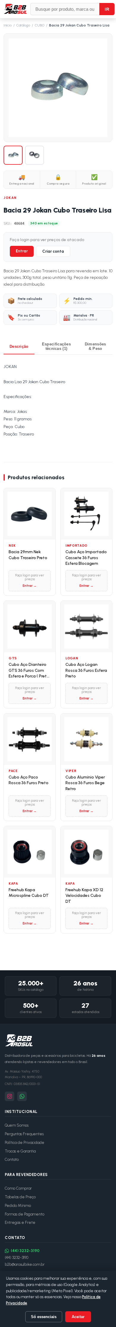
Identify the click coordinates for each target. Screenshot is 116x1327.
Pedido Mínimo (18, 1205)
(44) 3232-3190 (25, 1251)
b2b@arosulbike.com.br (25, 1264)
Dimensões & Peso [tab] (95, 346)
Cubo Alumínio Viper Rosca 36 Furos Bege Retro (85, 783)
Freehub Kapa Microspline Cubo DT (29, 892)
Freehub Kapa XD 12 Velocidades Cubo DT (84, 895)
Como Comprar (18, 1188)
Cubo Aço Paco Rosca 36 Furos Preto (28, 780)
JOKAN (10, 198)
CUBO (39, 25)
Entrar (22, 251)
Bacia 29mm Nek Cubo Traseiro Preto (28, 554)
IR (107, 9)
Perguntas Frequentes (24, 1134)
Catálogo (23, 25)
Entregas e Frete (20, 1222)
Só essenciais (44, 1317)
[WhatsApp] (22, 1096)
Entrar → (30, 586)
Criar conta (53, 251)
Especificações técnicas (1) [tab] (56, 346)
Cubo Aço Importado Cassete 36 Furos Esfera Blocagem (86, 557)
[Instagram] (9, 1096)
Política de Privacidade (24, 1142)
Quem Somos (17, 1125)
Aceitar (78, 1317)
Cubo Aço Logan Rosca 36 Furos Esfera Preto (86, 670)
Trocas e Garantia (20, 1151)
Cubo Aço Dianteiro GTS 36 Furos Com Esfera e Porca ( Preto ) (29, 670)
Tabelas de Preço (20, 1197)
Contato (12, 1159)
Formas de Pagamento (24, 1214)
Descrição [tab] (19, 346)
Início (8, 25)
